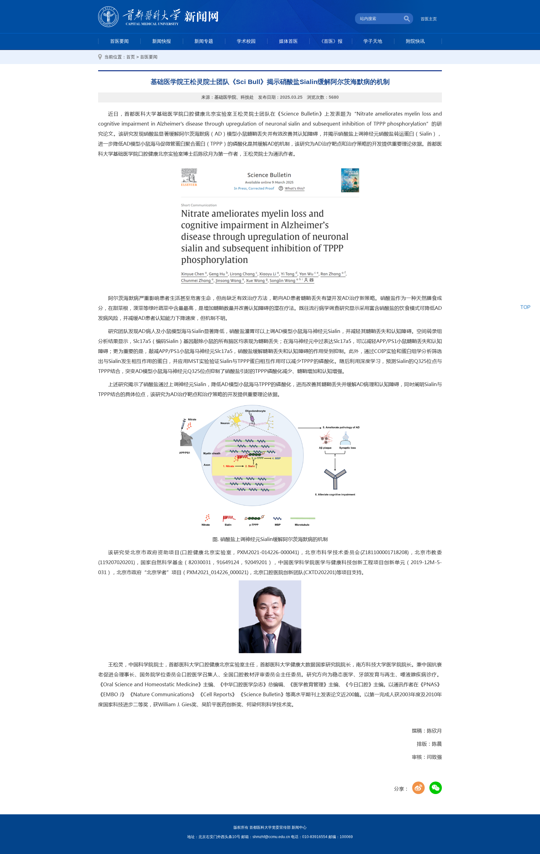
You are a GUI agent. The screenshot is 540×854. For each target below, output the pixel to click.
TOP (525, 307)
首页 (130, 57)
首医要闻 (119, 41)
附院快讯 (415, 41)
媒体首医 (288, 41)
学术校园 (246, 41)
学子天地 (372, 41)
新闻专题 (203, 41)
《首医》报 (330, 41)
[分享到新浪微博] (418, 788)
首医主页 (429, 19)
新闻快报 (161, 41)
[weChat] (435, 788)
